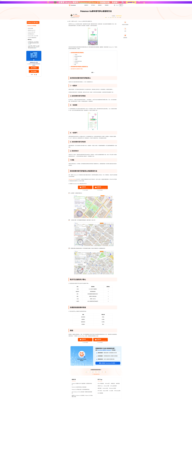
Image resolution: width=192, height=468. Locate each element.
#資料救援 (118, 383)
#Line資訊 (111, 390)
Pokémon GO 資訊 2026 (32, 22)
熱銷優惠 (106, 5)
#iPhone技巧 (107, 383)
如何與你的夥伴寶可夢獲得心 (77, 52)
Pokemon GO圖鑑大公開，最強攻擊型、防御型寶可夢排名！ (82, 384)
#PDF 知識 (100, 390)
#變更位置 (113, 383)
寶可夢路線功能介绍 (31, 33)
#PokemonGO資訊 (112, 388)
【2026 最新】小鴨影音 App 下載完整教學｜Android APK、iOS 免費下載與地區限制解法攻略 (33, 46)
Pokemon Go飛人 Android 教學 (33, 35)
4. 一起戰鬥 (75, 59)
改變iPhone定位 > (74, 21)
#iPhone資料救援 (113, 385)
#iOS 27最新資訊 (101, 383)
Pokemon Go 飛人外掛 (31, 32)
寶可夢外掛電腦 (30, 28)
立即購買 (34, 71)
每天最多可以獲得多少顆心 (77, 69)
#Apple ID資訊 (105, 390)
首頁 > (70, 21)
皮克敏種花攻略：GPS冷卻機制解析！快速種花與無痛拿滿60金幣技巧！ (33, 42)
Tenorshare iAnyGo (72, 179)
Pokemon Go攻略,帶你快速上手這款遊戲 (79, 387)
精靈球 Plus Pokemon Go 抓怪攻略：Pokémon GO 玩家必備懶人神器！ (82, 396)
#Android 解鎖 (106, 385)
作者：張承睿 (75, 14)
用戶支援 (92, 5)
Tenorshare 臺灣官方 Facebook (104, 350)
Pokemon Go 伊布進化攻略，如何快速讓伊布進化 (81, 389)
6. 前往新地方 (76, 62)
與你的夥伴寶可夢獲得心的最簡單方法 (79, 66)
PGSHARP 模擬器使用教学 (32, 37)
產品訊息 (86, 5)
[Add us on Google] (125, 22)
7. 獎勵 (75, 64)
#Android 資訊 (105, 388)
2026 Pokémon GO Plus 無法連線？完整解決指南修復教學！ (82, 392)
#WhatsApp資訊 (117, 390)
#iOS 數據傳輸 (100, 393)
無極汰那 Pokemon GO (31, 30)
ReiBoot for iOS (34, 62)
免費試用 (34, 67)
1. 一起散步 (75, 54)
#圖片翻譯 (99, 388)
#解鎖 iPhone (100, 385)
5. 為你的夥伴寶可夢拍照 (78, 61)
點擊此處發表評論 (96, 374)
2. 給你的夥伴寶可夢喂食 (78, 56)
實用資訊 (99, 5)
